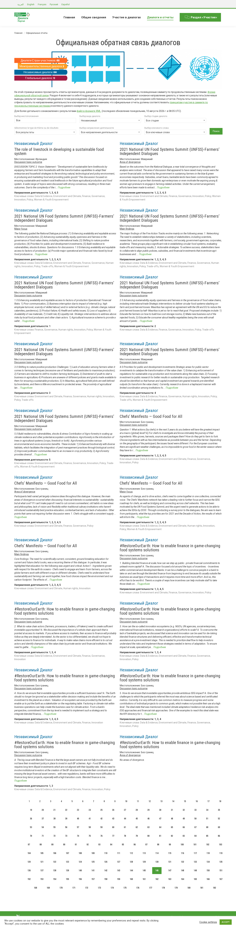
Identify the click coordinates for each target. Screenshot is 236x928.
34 (207, 809)
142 (105, 870)
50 (195, 818)
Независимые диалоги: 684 (39, 72)
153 (41, 879)
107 (67, 853)
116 (182, 853)
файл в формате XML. (89, 111)
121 (41, 861)
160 (131, 879)
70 (31, 835)
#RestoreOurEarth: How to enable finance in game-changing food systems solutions (170, 547)
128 (131, 861)
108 (80, 853)
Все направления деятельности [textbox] (99, 132)
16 (197, 801)
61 (125, 827)
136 (29, 870)
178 (163, 887)
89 (52, 844)
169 (48, 887)
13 (161, 801)
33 (195, 809)
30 (160, 809)
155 (67, 879)
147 (169, 870)
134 (208, 861)
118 (208, 853)
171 (73, 887)
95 (123, 844)
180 (188, 887)
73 (66, 835)
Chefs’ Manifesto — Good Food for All (151, 416)
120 (29, 861)
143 (118, 870)
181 (201, 887)
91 (76, 844)
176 (137, 887)
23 (78, 809)
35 (219, 809)
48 (172, 818)
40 (78, 818)
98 (158, 844)
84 (195, 835)
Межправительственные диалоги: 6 (42, 66)
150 (208, 870)
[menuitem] (69, 17)
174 (112, 887)
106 (54, 853)
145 (144, 870)
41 (90, 818)
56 (66, 827)
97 (146, 844)
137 (41, 870)
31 (172, 809)
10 (126, 801)
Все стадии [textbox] (152, 120)
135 (220, 861)
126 (105, 861)
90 (64, 844)
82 (172, 835)
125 (93, 861)
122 (54, 861)
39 (66, 818)
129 (144, 861)
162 (156, 879)
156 (80, 879)
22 (66, 809)
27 (125, 809)
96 (135, 844)
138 (54, 870)
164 (182, 879)
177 (150, 887)
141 (93, 870)
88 (41, 844)
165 (195, 879)
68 (207, 827)
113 (144, 853)
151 (220, 870)
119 (220, 853)
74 (78, 835)
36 (31, 818)
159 (118, 879)
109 (93, 853)
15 (185, 801)
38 (54, 818)
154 (54, 879)
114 (156, 853)
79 (137, 835)
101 (194, 844)
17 (208, 801)
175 (124, 887)
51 (207, 818)
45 (137, 818)
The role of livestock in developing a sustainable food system (59, 151)
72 (54, 835)
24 (90, 809)
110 (105, 853)
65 (172, 827)
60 (113, 827)
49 (184, 818)
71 (43, 835)
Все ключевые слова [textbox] (158, 132)
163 (169, 879)
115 (169, 853)
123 (67, 861)
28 (137, 809)
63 (148, 827)
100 (182, 844)
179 (176, 887)
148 (182, 870)
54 (43, 827)
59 (101, 827)
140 (80, 870)
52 (219, 818)
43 (113, 818)
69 (219, 827)
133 (195, 861)
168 (35, 887)
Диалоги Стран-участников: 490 (40, 60)
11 (138, 801)
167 (220, 879)
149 (195, 870)
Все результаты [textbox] (25, 132)
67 (195, 827)
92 (88, 844)
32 (184, 809)
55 (54, 827)
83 (184, 835)
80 (148, 835)
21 (54, 809)
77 (113, 835)
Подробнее (64, 187)
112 (131, 853)
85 (207, 835)
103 (220, 844)
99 (170, 844)
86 (219, 835)
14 (173, 801)
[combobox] (45, 120)
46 (148, 818)
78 (125, 835)
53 (31, 827)
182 (214, 887)
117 (195, 853)
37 (43, 818)
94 (111, 844)
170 (61, 887)
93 (99, 844)
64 (160, 827)
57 (78, 827)
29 (148, 809)
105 (41, 853)
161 (144, 879)
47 (160, 818)
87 (29, 844)
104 (29, 853)
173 (99, 887)
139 (67, 870)
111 (118, 853)
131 (169, 861)
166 (208, 879)
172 (86, 887)
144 (131, 870)
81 (160, 835)
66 (184, 827)
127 (118, 861)
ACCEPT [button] (226, 922)
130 (156, 861)
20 (43, 809)
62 (137, 827)
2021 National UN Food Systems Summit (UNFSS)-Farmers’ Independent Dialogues (169, 151)
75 (90, 835)
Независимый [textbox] (89, 120)
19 (31, 809)
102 (207, 844)
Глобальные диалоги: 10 (40, 78)
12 (150, 801)
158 (105, 879)
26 (113, 809)
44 (125, 818)
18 (220, 801)
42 (101, 818)
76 (101, 835)
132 (182, 861)
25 (101, 809)
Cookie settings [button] (208, 922)
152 (29, 879)
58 (90, 827)
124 (80, 861)
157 (93, 879)
